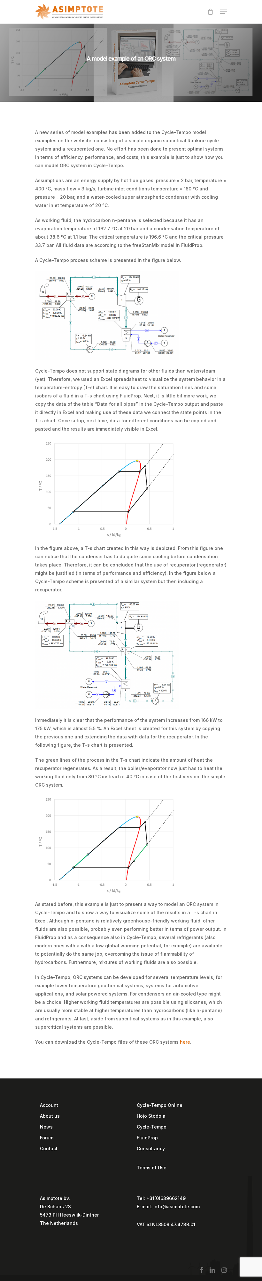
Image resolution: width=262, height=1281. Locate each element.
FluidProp (147, 1137)
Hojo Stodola (151, 1116)
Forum (46, 1137)
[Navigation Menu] (223, 12)
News (46, 1126)
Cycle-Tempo (151, 1126)
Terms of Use (151, 1167)
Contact (49, 1148)
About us (50, 1116)
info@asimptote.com (176, 1206)
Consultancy (151, 1148)
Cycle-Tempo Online (159, 1105)
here (185, 1042)
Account (49, 1105)
